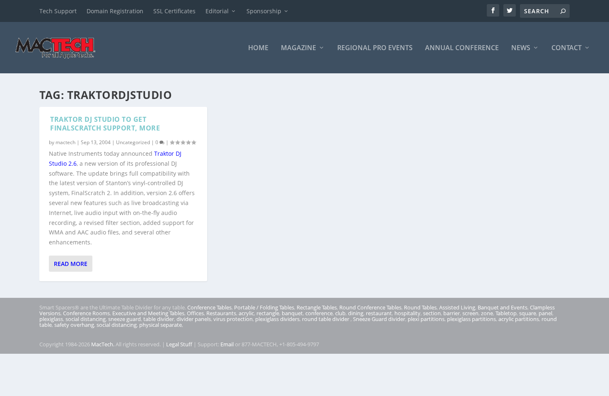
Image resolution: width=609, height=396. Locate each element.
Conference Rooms (86, 313)
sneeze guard (124, 319)
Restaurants (221, 313)
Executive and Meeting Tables (148, 313)
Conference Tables (209, 307)
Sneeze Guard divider (379, 319)
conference (319, 313)
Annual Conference (462, 48)
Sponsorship (264, 11)
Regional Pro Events (375, 48)
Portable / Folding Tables (264, 307)
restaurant (379, 313)
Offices (195, 313)
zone (487, 313)
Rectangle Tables (317, 307)
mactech (65, 142)
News (520, 48)
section (432, 313)
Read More (70, 264)
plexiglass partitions (471, 319)
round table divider (326, 319)
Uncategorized (133, 142)
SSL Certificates (174, 11)
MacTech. (102, 344)
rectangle (267, 313)
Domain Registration (115, 11)
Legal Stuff (179, 344)
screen (470, 313)
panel (545, 313)
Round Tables (420, 307)
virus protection (233, 319)
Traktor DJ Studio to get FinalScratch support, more (105, 124)
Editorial (217, 11)
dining (355, 313)
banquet (292, 313)
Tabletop (506, 313)
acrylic (246, 313)
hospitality (407, 313)
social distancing (85, 319)
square (527, 313)
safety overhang (74, 324)
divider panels (193, 319)
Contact (566, 48)
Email (227, 344)
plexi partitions (426, 319)
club (340, 313)
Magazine (298, 48)
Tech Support (58, 11)
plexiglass (51, 319)
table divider (158, 319)
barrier (451, 313)
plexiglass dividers (277, 319)
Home (258, 48)
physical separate (160, 324)
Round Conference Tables (370, 307)
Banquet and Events (502, 307)
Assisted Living (457, 307)
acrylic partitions (518, 319)
